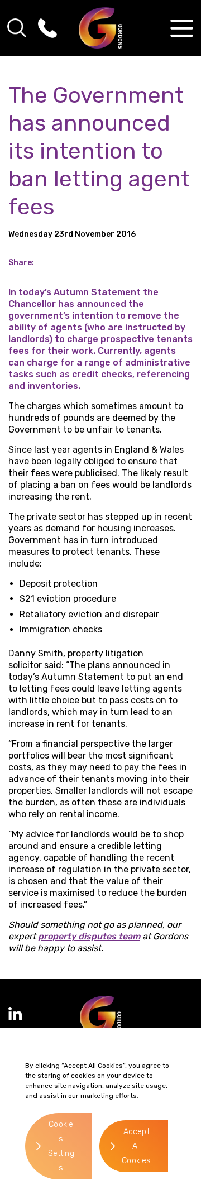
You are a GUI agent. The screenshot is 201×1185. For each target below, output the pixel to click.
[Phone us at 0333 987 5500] (47, 28)
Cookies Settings (61, 1146)
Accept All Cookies (136, 1146)
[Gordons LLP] (101, 28)
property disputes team (89, 936)
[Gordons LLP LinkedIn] (15, 1013)
